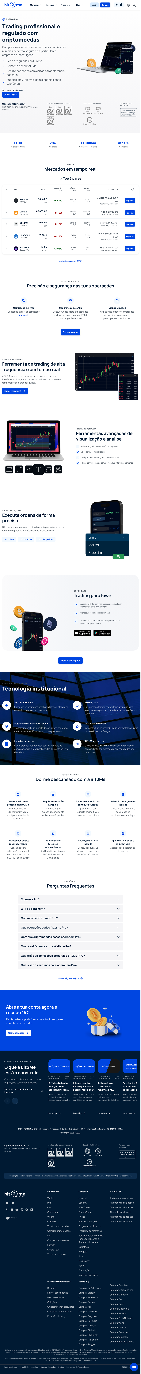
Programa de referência (90, 1230)
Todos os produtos (56, 1254)
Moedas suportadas (88, 1275)
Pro (49, 1202)
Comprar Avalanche (88, 1339)
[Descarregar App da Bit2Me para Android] (13, 1202)
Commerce (53, 1212)
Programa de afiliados (89, 1226)
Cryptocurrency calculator (60, 1306)
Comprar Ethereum (88, 1297)
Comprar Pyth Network (121, 1318)
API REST (104, 745)
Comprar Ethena (118, 1313)
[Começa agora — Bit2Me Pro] (106, 58)
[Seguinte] (15, 1101)
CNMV (72, 1133)
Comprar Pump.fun (119, 1332)
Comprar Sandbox (119, 1285)
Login (94, 5)
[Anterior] (7, 1101)
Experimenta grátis (70, 660)
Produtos (65, 5)
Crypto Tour (53, 1249)
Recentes (52, 1288)
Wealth (51, 1216)
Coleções (52, 1302)
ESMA (78, 1133)
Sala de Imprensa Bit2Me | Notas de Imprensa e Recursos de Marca (91, 1239)
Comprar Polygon (87, 1344)
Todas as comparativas (121, 1198)
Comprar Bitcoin (87, 1292)
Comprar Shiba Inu (88, 1330)
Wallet (50, 1198)
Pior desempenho (56, 1297)
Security (83, 1202)
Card (49, 1207)
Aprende (50, 5)
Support (83, 1198)
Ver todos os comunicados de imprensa (18, 1090)
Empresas (6, 90)
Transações (84, 1270)
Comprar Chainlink (88, 1334)
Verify (81, 1265)
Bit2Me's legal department (121, 1176)
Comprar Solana (87, 1302)
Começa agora (10, 94)
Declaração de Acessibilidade (78, 1367)
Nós (78, 5)
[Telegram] (26, 1209)
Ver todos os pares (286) (70, 261)
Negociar (130, 200)
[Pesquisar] (134, 4)
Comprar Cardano (88, 1311)
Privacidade (24, 1367)
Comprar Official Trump (121, 1289)
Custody (51, 1221)
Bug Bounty (84, 1260)
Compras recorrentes (58, 1240)
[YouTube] (16, 1209)
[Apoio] (134, 1367)
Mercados (35, 5)
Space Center (85, 1212)
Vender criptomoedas (58, 1226)
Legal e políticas (10, 1367)
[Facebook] (11, 1209)
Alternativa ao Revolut (121, 1221)
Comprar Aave (117, 1322)
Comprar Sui (116, 1299)
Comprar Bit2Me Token (90, 1288)
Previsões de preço (56, 1316)
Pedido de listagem (88, 1221)
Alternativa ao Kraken (120, 1212)
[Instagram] (21, 1209)
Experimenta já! (12, 390)
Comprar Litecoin (87, 1325)
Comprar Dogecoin (88, 1316)
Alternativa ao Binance (121, 1207)
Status (61, 1367)
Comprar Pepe (117, 1304)
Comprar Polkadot (88, 1320)
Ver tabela (24, 315)
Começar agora (16, 1032)
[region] (92, 1087)
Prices (82, 1216)
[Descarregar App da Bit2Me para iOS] (6, 1202)
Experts (51, 1244)
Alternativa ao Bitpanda (121, 1216)
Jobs (81, 1256)
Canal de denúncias (47, 1367)
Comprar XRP (85, 1306)
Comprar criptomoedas (58, 1230)
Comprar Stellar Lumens (122, 1341)
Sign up (105, 5)
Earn (49, 1235)
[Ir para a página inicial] (13, 5)
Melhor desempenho (57, 1292)
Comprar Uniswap (119, 1336)
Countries (84, 1246)
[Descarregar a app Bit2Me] (119, 4)
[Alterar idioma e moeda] (128, 4)
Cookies (34, 1367)
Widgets (83, 1251)
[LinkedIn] (31, 1209)
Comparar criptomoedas (59, 1311)
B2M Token (84, 1207)
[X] (6, 1209)
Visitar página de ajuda (68, 978)
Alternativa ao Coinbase (122, 1202)
